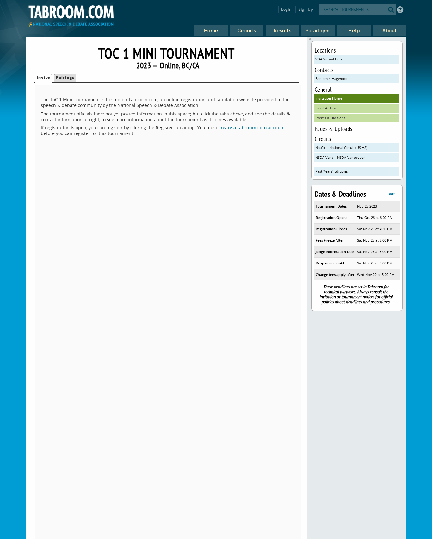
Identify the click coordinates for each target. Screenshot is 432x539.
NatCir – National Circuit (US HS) (341, 147)
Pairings (65, 77)
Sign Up (306, 9)
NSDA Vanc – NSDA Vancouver (340, 157)
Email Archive (326, 108)
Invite (43, 77)
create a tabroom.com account (252, 128)
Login (286, 9)
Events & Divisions (330, 117)
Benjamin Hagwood (331, 78)
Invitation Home (328, 98)
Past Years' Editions (331, 171)
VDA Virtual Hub (328, 59)
